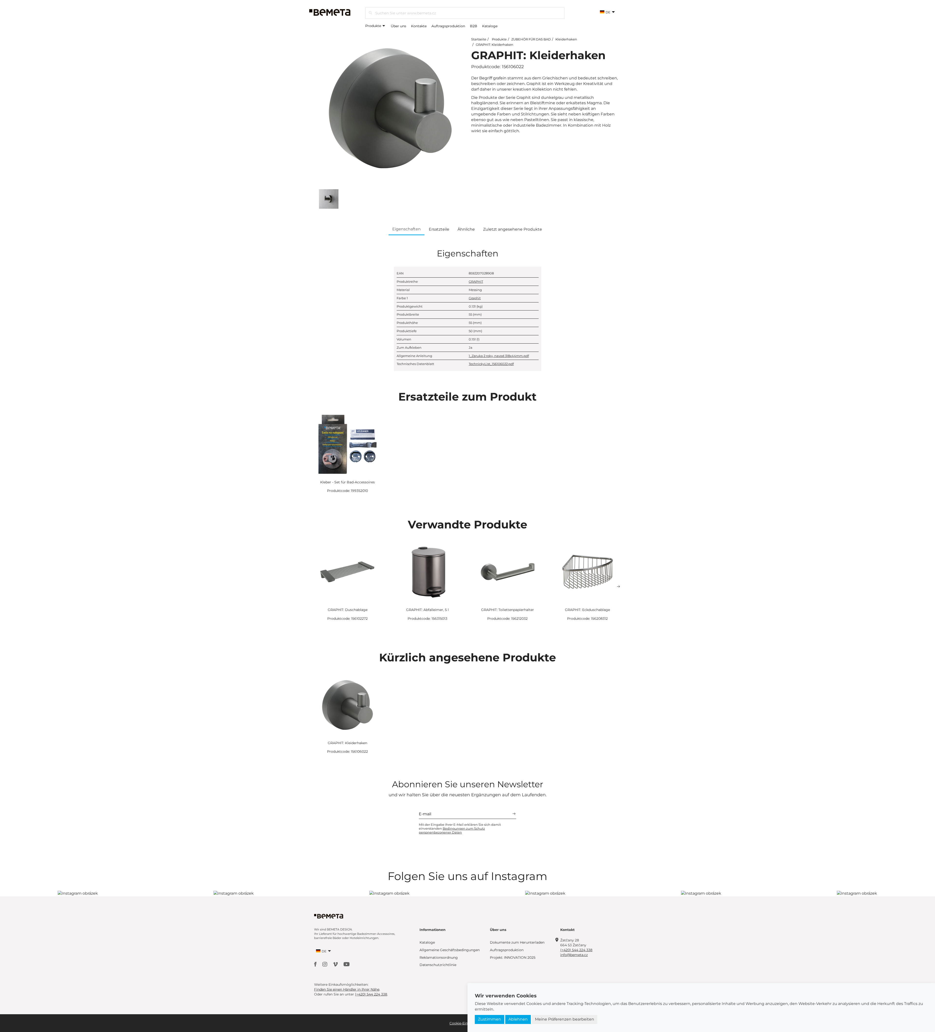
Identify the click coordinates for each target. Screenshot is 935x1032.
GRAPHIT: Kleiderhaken (494, 45)
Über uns (398, 26)
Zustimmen (489, 1019)
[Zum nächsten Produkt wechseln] (618, 586)
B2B (473, 26)
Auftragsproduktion (448, 26)
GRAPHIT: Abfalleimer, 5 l (427, 610)
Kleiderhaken (566, 39)
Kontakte (419, 26)
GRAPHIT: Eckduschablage (587, 610)
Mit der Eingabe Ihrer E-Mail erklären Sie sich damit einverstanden (460, 828)
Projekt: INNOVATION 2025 (512, 957)
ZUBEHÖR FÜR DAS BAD (531, 39)
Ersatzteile (439, 229)
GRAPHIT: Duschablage (347, 610)
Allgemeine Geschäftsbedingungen (450, 950)
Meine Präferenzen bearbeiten (564, 1019)
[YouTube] (347, 964)
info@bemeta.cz (574, 955)
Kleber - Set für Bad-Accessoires (347, 482)
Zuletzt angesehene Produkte (512, 229)
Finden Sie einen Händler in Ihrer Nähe (346, 989)
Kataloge (489, 26)
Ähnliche (466, 229)
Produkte (373, 26)
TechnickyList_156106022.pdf (491, 364)
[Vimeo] (336, 964)
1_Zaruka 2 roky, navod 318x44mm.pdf (499, 356)
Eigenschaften (406, 229)
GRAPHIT (476, 281)
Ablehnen (518, 1019)
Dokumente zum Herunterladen (517, 942)
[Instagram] (325, 964)
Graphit (475, 298)
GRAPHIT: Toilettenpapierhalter (507, 610)
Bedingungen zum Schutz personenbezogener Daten (452, 830)
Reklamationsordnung (439, 957)
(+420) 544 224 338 (576, 950)
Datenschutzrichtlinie (438, 965)
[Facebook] (316, 964)
